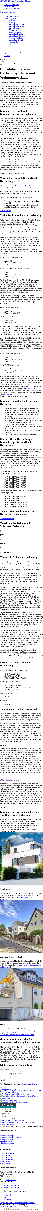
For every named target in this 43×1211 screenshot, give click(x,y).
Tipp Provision (5, 1163)
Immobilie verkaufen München (11, 1137)
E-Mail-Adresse (5, 1074)
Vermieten (12, 22)
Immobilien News (10, 48)
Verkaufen (12, 20)
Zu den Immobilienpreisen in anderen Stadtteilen (17, 1035)
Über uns (7, 54)
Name (2, 1069)
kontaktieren (8, 394)
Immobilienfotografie (16, 40)
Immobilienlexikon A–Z (17, 36)
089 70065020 (5, 1)
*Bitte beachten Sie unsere (20, 1084)
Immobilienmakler (28, 388)
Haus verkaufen (9, 7)
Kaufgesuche (13, 42)
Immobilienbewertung (16, 24)
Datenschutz (4, 1207)
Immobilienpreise (15, 28)
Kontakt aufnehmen (7, 519)
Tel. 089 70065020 (31, 1205)
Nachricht (3, 1080)
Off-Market (13, 30)
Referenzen (8, 50)
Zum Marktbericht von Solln (18, 1033)
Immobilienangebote (11, 46)
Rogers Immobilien (11, 16)
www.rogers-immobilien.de (9, 1187)
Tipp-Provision (14, 44)
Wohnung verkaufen (11, 5)
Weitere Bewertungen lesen (9, 780)
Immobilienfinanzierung (17, 26)
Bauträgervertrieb (15, 32)
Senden (3, 1088)
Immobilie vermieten (7, 1139)
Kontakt (7, 56)
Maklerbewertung (15, 52)
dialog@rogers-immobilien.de (10, 1185)
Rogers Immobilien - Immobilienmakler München (17, 1203)
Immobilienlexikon (6, 1159)
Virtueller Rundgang (16, 38)
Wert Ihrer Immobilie (25, 186)
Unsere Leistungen (11, 18)
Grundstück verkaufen (12, 9)
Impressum (13, 1207)
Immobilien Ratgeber (16, 34)
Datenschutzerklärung (29, 1084)
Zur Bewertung (5, 211)
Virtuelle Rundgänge (7, 1143)
